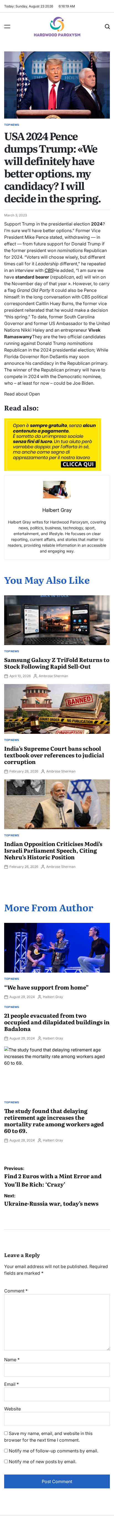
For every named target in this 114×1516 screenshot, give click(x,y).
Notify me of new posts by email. (42, 1461)
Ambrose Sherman (53, 676)
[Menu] (7, 26)
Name (12, 1359)
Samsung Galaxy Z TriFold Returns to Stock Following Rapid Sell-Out (56, 662)
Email (11, 1384)
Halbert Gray (53, 997)
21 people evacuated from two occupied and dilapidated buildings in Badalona (57, 1022)
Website (12, 1409)
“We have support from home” (46, 987)
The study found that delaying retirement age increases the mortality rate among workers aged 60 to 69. (54, 1120)
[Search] (107, 26)
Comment (16, 1291)
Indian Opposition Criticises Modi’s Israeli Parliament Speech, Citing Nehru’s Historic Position (53, 850)
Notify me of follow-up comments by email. (53, 1451)
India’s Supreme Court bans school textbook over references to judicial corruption (54, 755)
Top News (11, 124)
